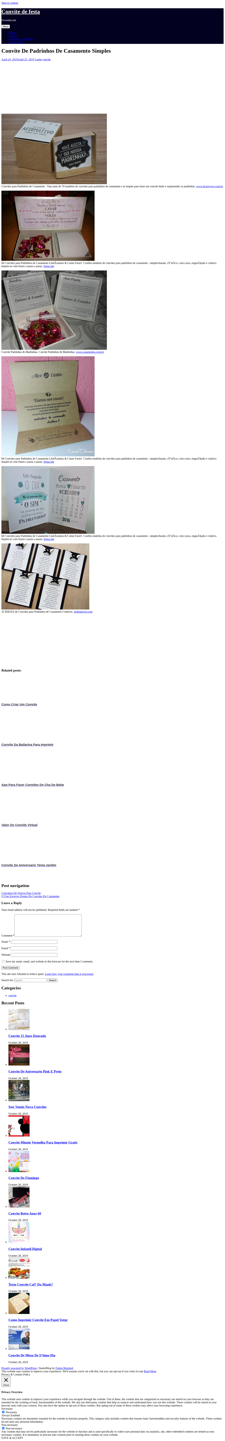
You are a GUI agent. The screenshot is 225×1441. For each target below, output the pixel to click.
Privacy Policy (16, 42)
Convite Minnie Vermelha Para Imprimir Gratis (42, 1142)
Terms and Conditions (20, 39)
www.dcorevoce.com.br (209, 186)
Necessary (11, 1412)
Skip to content (9, 2)
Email (5, 948)
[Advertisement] (106, 85)
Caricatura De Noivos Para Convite (21, 893)
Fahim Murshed (64, 1368)
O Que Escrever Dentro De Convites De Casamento (30, 896)
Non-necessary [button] (9, 1424)
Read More (150, 1371)
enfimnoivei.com (83, 611)
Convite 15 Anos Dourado (27, 1036)
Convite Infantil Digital (25, 1249)
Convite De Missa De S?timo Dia (31, 1355)
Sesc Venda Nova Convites (27, 1107)
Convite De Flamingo (23, 1178)
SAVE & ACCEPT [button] (12, 1437)
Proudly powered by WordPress (19, 1368)
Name (5, 941)
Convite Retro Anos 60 (24, 1213)
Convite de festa (20, 11)
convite (47, 59)
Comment (7, 935)
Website (5, 954)
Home (11, 32)
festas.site (49, 266)
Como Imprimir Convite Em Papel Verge (38, 1320)
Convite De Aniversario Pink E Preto (35, 1071)
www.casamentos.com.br (90, 351)
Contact (12, 35)
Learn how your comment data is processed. (69, 973)
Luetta (38, 59)
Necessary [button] (7, 1408)
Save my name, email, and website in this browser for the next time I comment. (49, 961)
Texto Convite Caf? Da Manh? (30, 1284)
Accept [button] (139, 1371)
